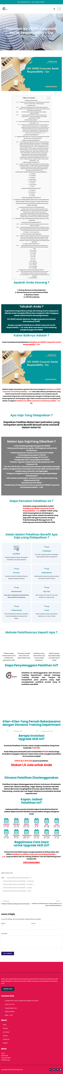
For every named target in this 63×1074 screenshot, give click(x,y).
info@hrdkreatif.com (25, 2)
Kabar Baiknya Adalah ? (32, 120)
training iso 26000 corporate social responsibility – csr (19, 877)
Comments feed (5, 1058)
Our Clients (6, 1032)
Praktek (33, 195)
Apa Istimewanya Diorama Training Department (32, 207)
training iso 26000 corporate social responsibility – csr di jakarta (18, 884)
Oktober (34, 264)
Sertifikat (33, 173)
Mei (34, 256)
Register (5, 1043)
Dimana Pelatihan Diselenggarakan (32, 234)
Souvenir (33, 177)
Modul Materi (33, 179)
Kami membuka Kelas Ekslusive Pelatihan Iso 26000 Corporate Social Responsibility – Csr (34, 122)
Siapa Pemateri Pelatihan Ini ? (32, 162)
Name (3, 923)
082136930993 (33, 277)
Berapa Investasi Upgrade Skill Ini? (32, 222)
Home (4, 1025)
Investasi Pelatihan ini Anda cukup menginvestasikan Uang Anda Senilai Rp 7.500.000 (34, 225)
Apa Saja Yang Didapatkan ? (31, 134)
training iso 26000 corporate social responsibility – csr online (17, 891)
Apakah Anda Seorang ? (32, 100)
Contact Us (6, 1039)
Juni (34, 258)
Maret (34, 253)
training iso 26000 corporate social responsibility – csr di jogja (17, 887)
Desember (35, 268)
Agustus (34, 261)
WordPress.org (5, 1060)
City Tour (33, 182)
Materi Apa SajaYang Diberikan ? (31, 140)
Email (34, 923)
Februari (34, 251)
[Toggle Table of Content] (47, 98)
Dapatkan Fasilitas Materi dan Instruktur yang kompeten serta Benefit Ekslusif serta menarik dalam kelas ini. (33, 137)
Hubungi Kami (7, 989)
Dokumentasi (33, 181)
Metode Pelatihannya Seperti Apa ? (31, 188)
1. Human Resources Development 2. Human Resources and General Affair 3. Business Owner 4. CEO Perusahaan (34, 103)
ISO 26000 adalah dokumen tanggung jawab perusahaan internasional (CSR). (34, 112)
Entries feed (4, 1055)
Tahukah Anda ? (32, 105)
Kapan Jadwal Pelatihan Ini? (32, 243)
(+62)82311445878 (39, 2)
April (34, 255)
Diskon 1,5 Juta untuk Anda (32, 232)
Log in (3, 1053)
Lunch (33, 186)
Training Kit (33, 175)
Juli (34, 259)
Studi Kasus (33, 192)
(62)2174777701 (10, 1004)
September (34, 263)
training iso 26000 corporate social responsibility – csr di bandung (18, 881)
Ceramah (33, 190)
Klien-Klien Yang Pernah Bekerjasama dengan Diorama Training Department (32, 219)
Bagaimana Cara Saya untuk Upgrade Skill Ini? (32, 270)
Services (5, 1028)
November (34, 266)
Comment (4, 933)
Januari (34, 250)
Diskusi (33, 193)
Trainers (5, 1035)
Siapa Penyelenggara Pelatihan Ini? (31, 197)
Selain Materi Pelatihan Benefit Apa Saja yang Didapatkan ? (31, 172)
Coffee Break (33, 184)
